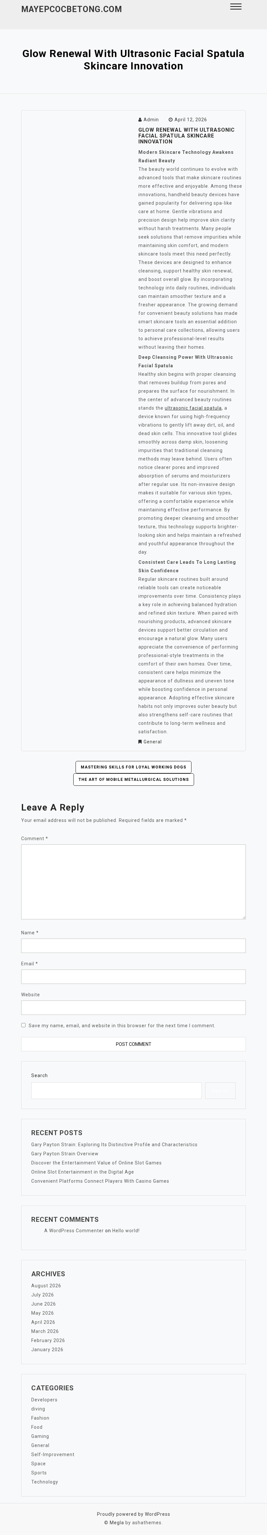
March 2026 (45, 1331)
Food (37, 1427)
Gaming (40, 1436)
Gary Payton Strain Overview (65, 1153)
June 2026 (43, 1304)
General (153, 741)
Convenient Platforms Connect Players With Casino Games (100, 1181)
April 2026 (43, 1322)
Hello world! (126, 1230)
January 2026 (47, 1349)
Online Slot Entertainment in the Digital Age (82, 1172)
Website (30, 994)
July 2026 (42, 1294)
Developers (44, 1399)
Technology (44, 1481)
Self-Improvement (53, 1454)
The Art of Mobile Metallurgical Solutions (133, 779)
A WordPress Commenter (74, 1230)
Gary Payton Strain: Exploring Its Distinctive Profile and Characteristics (114, 1144)
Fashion (40, 1418)
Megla (117, 1522)
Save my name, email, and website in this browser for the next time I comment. (122, 1025)
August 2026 (46, 1285)
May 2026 (42, 1313)
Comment (34, 838)
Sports (39, 1472)
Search (39, 1075)
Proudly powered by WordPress (133, 1514)
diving (38, 1408)
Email (29, 963)
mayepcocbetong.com (71, 9)
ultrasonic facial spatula (193, 408)
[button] (236, 7)
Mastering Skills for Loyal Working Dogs (133, 767)
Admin (151, 119)
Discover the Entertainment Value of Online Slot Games (96, 1162)
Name (30, 932)
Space (38, 1463)
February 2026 (48, 1340)
